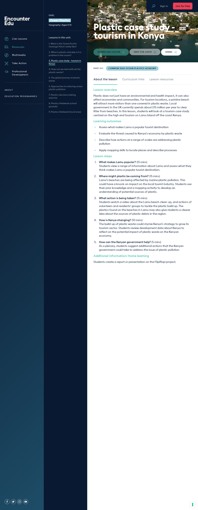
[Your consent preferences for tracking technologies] (193, 505)
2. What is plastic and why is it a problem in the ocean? (65, 54)
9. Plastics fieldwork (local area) (65, 111)
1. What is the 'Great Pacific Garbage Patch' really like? (63, 45)
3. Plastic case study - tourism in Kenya (65, 62)
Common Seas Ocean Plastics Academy (132, 68)
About (9, 90)
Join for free (182, 6)
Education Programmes (21, 96)
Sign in (164, 6)
